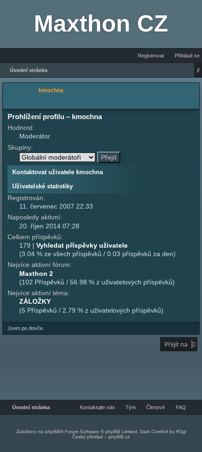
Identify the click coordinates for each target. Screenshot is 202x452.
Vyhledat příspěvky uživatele (82, 245)
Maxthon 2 (36, 273)
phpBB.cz (119, 436)
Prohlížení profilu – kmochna (55, 117)
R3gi (181, 431)
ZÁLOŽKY (35, 301)
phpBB (52, 431)
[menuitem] (184, 55)
